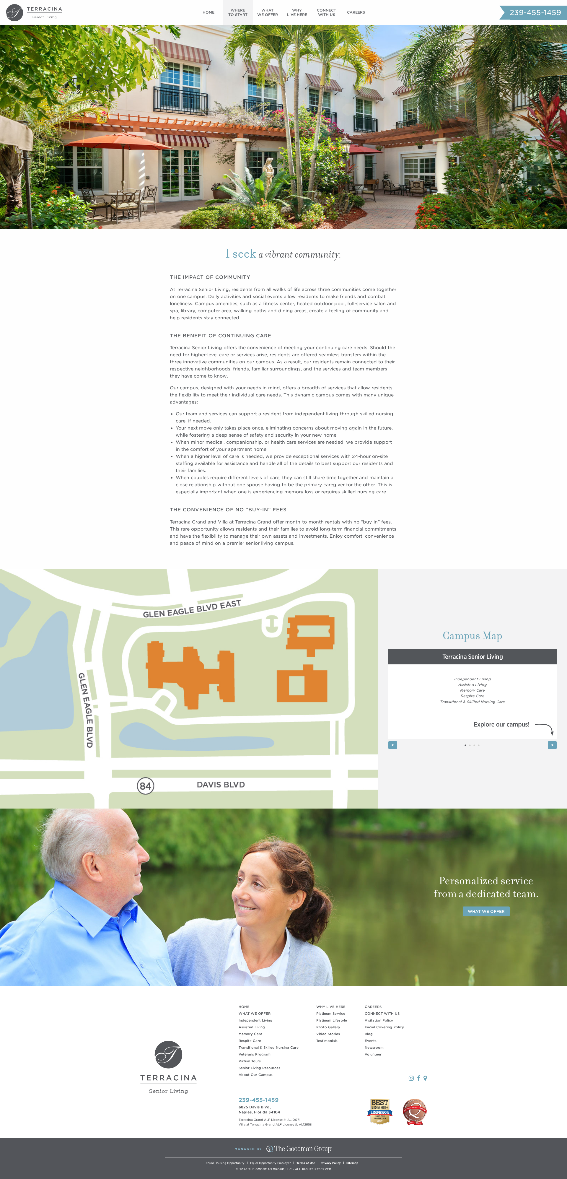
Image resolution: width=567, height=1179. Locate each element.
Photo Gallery (328, 1027)
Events (371, 1041)
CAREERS (373, 1007)
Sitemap (352, 1163)
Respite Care (250, 1041)
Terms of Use (305, 1163)
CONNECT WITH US (382, 1013)
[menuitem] (208, 12)
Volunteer (373, 1054)
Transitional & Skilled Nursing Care (269, 1047)
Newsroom (374, 1047)
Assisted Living (252, 1027)
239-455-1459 (535, 12)
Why (297, 12)
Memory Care (250, 1034)
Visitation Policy (379, 1020)
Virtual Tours (250, 1061)
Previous (392, 745)
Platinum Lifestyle (331, 1020)
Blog (369, 1034)
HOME (244, 1007)
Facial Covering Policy (384, 1027)
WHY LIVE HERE (331, 1007)
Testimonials (327, 1041)
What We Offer (486, 911)
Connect (326, 12)
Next (552, 745)
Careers (356, 12)
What (267, 12)
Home (208, 12)
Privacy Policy (331, 1163)
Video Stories (328, 1034)
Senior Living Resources (259, 1068)
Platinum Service (330, 1013)
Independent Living (255, 1020)
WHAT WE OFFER (255, 1013)
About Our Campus (256, 1075)
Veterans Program (255, 1054)
